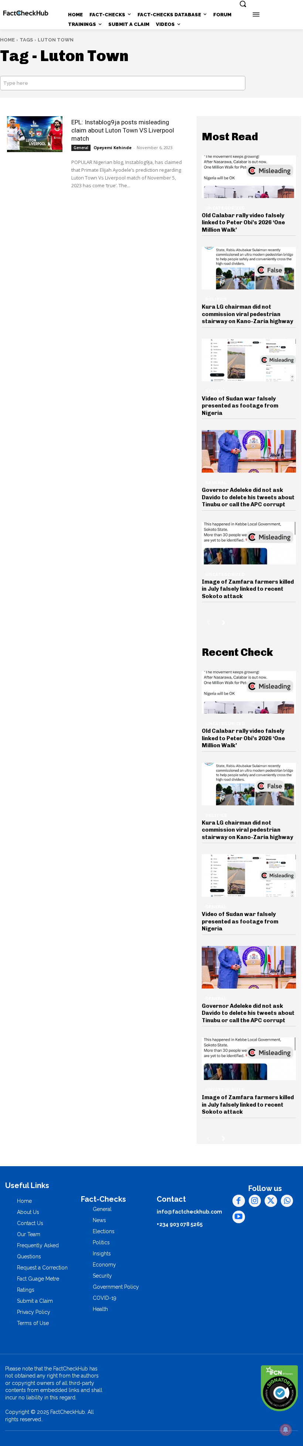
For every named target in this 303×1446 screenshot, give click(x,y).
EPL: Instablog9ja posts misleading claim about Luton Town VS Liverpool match (122, 130)
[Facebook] (238, 1201)
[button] (242, 3)
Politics (216, 299)
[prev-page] (208, 622)
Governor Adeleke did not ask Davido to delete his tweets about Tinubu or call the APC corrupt (248, 497)
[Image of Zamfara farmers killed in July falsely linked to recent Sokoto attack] (249, 543)
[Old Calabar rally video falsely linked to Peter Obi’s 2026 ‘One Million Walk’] (249, 176)
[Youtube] (238, 1217)
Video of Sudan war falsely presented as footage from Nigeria (240, 405)
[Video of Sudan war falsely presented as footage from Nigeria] (249, 360)
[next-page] (223, 622)
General (81, 147)
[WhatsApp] (287, 1201)
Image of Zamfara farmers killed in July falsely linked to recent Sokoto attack (248, 589)
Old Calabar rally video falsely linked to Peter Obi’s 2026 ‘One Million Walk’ (243, 222)
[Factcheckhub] (26, 13)
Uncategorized (225, 208)
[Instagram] (255, 1201)
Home (7, 40)
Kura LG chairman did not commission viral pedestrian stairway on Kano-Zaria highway (247, 314)
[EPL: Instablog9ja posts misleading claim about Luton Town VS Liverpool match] (34, 134)
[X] (271, 1201)
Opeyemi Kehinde (112, 147)
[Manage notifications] (286, 1430)
